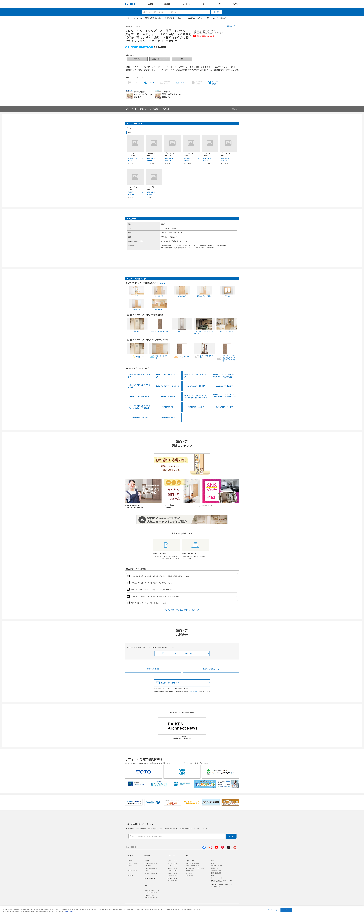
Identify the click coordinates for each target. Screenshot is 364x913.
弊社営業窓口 (194, 691)
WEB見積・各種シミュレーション (195, 868)
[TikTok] (228, 848)
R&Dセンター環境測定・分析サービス (221, 884)
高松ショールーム (172, 878)
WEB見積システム (149, 895)
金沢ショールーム (172, 865)
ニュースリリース (132, 870)
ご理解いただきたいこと (211, 669)
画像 (212, 860)
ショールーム (171, 856)
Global (131, 875)
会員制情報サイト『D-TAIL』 (152, 890)
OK (286, 910)
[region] (182, 909)
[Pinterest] (222, 848)
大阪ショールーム (172, 873)
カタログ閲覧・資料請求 (192, 863)
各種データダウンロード (192, 865)
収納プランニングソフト (151, 897)
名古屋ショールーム (173, 870)
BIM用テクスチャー (216, 865)
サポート (188, 856)
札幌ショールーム (172, 861)
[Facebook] (204, 848)
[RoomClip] (235, 848)
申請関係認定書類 (216, 870)
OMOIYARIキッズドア (159, 59)
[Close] (361, 909)
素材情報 (146, 861)
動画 (212, 875)
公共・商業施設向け (151, 868)
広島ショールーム (172, 875)
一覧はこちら (162, 283)
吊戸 (182, 59)
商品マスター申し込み (217, 886)
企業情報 (130, 861)
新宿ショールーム (172, 868)
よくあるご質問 (190, 861)
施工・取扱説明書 (216, 873)
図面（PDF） (214, 868)
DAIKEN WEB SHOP (150, 878)
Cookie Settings (273, 910)
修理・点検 (189, 873)
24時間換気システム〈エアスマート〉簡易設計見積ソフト (221, 881)
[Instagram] (210, 848)
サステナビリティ (132, 863)
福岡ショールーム (172, 880)
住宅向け (148, 865)
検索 (216, 12)
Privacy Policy (68, 911)
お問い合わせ (189, 875)
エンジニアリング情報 (150, 873)
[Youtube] (216, 848)
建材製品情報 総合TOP (150, 863)
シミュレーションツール (218, 878)
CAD (212, 863)
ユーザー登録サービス (150, 892)
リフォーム (149, 870)
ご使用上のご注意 (153, 669)
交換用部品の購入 (190, 870)
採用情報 (130, 865)
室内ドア (137, 59)
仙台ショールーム (172, 863)
